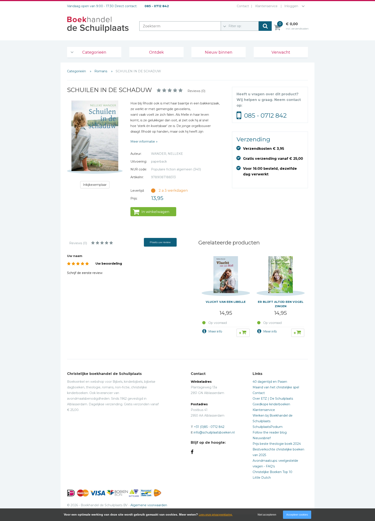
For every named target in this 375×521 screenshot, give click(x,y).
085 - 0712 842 (265, 115)
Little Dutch (262, 478)
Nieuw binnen (218, 52)
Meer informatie (142, 141)
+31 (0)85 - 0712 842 (209, 427)
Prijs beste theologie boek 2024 (277, 444)
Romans (101, 71)
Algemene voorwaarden (148, 505)
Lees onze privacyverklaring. (216, 514)
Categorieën (94, 52)
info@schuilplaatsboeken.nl (214, 432)
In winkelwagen (155, 212)
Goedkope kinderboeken (271, 404)
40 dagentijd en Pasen (270, 382)
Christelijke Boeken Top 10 (272, 472)
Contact (243, 6)
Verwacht (280, 52)
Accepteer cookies (297, 514)
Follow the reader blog (270, 432)
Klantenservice (266, 6)
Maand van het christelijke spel (276, 387)
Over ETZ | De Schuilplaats (273, 399)
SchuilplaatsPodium (268, 427)
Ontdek (156, 52)
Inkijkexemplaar (95, 185)
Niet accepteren (267, 514)
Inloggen (291, 6)
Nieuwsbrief (262, 438)
